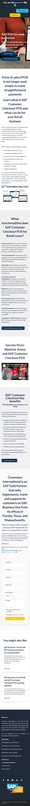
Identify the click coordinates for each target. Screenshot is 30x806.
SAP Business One (10, 552)
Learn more (7, 668)
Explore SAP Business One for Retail (13, 328)
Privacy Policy (19, 614)
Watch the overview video (11, 58)
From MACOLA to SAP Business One (11, 756)
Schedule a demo (8, 53)
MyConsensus (22, 10)
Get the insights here (9, 460)
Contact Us (15, 15)
